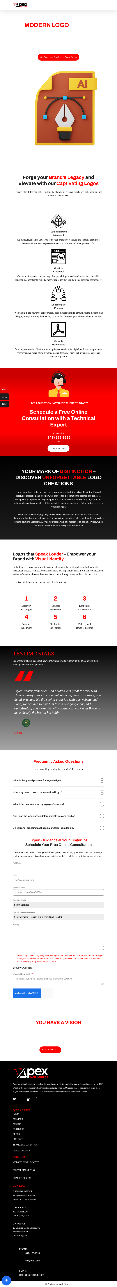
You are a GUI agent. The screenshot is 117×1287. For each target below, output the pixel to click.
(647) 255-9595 (32, 1253)
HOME (16, 1114)
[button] (59, 57)
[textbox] (55, 905)
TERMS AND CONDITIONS (26, 1145)
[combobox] (17, 892)
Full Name (17, 863)
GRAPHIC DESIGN (22, 1178)
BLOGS (16, 1134)
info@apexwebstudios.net (31, 1274)
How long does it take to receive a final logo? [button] (37, 792)
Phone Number (19, 888)
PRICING (17, 1124)
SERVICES (18, 1119)
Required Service (19, 900)
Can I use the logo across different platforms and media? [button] (44, 816)
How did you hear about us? (24, 912)
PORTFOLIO (19, 1129)
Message (16, 925)
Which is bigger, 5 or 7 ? (23, 974)
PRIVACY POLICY (21, 1151)
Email (15, 875)
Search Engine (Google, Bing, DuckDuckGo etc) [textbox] (38, 917)
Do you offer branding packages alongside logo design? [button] (43, 828)
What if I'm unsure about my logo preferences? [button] (38, 804)
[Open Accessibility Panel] (6, 1280)
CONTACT (18, 1139)
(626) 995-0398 (32, 1260)
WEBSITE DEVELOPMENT (26, 1162)
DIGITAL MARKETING (24, 1170)
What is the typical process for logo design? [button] (37, 780)
